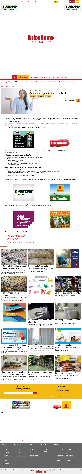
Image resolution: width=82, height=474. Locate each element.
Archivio (21, 1)
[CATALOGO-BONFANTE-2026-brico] (14, 312)
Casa (58, 452)
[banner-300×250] (23, 192)
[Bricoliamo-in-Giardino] (60, 192)
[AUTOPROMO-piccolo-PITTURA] (21, 405)
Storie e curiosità (34, 455)
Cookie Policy (39, 472)
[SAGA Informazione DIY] (77, 1)
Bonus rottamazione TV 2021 (67, 293)
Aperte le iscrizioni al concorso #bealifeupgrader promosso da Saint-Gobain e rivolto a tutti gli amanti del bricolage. (14, 351)
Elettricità (68, 452)
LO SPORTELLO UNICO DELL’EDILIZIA (15, 236)
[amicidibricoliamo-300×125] (62, 405)
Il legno (5, 460)
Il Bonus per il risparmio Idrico (67, 320)
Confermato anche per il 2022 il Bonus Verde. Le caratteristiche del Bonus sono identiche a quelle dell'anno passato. (39, 378)
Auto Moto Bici (69, 449)
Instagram (45, 396)
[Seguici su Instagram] (8, 2)
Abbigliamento (60, 447)
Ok (44, 472)
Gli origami (5, 455)
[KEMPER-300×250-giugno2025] (67, 258)
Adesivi (68, 447)
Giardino (19, 449)
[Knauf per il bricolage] (68, 336)
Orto (18, 455)
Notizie (31, 452)
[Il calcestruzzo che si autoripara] (14, 284)
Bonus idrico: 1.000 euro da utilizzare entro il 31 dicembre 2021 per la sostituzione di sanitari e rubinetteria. (65, 323)
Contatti (27, 1)
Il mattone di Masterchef (65, 373)
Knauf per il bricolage (64, 345)
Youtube (28, 396)
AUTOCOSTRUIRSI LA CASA (13, 239)
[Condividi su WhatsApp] (2, 127)
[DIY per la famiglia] (74, 1)
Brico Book (32, 447)
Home (2, 86)
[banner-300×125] (9, 7)
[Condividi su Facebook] (2, 119)
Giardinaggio (60, 455)
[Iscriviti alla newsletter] (61, 388)
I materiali (5, 458)
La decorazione (6, 463)
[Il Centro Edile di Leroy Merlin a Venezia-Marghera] (14, 257)
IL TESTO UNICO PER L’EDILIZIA (14, 238)
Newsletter (34, 1)
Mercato (43, 444)
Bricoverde (17, 444)
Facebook (12, 396)
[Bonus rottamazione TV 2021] (68, 284)
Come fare (5, 449)
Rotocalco (31, 444)
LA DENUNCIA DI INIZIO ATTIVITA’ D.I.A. (16, 234)
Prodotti (56, 444)
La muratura (11, 86)
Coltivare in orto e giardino (27, 81)
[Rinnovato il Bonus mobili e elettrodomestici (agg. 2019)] (14, 363)
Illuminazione (69, 455)
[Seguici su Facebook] (6, 2)
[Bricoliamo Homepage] (14, 77)
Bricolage (6, 86)
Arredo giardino (60, 449)
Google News (77, 396)
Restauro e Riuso (70, 81)
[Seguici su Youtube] (4, 2)
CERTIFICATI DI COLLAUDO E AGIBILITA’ (16, 235)
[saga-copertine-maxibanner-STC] (23, 219)
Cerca (56, 1)
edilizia (33, 96)
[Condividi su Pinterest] (2, 121)
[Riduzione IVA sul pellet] (41, 257)
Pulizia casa (69, 458)
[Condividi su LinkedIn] (2, 124)
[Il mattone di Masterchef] (68, 363)
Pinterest (61, 396)
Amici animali (6, 447)
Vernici (58, 464)
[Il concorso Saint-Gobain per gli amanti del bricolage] (14, 336)
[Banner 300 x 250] (60, 219)
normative (41, 96)
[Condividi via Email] (2, 130)
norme (49, 96)
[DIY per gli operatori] (70, 1)
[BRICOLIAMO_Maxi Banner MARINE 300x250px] (23, 139)
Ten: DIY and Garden (46, 450)
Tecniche (61, 81)
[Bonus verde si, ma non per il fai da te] (41, 363)
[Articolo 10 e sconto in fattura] (41, 336)
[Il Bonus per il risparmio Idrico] (68, 310)
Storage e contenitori (59, 461)
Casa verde (19, 447)
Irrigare (18, 452)
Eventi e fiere (33, 449)
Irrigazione (59, 458)
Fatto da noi (6, 452)
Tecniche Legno (40, 81)
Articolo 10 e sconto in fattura (40, 346)
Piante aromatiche (51, 81)
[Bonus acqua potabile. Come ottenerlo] (41, 310)
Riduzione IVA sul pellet (38, 266)
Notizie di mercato (48, 447)
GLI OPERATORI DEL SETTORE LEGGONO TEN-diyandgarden (20, 242)
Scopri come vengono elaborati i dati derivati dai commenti (35, 441)
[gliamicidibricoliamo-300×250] (60, 139)
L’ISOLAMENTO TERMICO (12, 241)
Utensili (68, 460)
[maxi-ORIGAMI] (41, 285)
